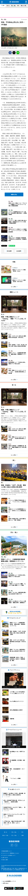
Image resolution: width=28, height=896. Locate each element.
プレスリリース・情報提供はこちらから (10, 853)
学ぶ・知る (3, 19)
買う (18, 5)
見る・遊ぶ (13, 5)
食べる (8, 5)
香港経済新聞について (7, 851)
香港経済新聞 (14, 2)
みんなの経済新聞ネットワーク (14, 876)
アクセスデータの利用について (8, 855)
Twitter (16, 845)
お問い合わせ (5, 857)
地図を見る (14, 194)
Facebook (12, 845)
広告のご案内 (5, 859)
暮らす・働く (24, 5)
